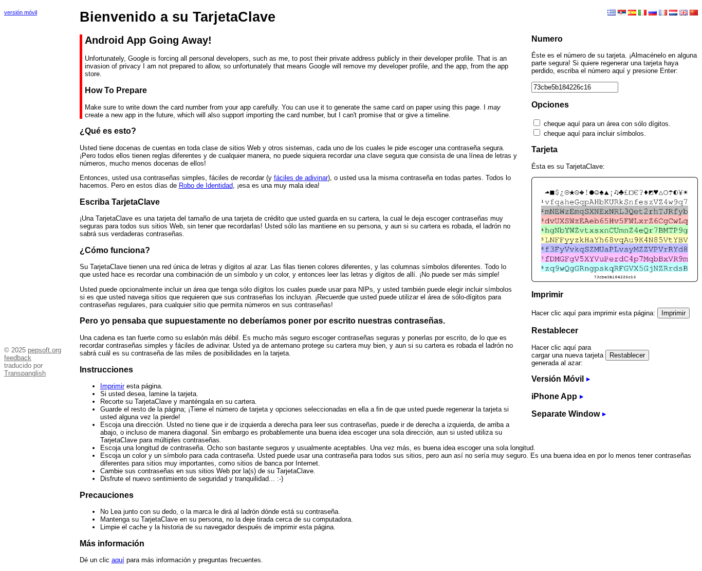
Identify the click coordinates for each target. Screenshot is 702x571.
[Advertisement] (35, 177)
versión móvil (20, 12)
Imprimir (112, 386)
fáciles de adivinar (301, 178)
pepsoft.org (44, 350)
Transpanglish (25, 373)
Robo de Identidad (206, 185)
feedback (17, 358)
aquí (118, 560)
